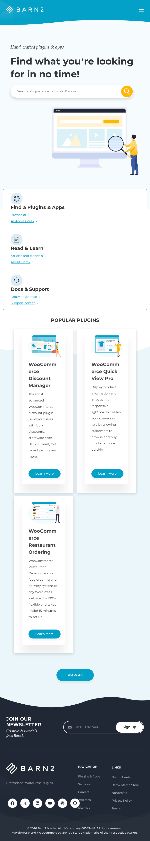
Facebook (12, 803)
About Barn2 (20, 262)
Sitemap (84, 807)
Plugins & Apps (89, 776)
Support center (23, 303)
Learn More (44, 473)
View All (75, 675)
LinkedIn (37, 803)
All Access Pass (22, 221)
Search (127, 91)
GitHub (75, 803)
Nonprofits (119, 793)
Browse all (19, 215)
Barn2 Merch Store (125, 785)
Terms (116, 808)
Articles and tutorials (27, 256)
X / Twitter (25, 803)
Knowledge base (24, 297)
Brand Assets (121, 777)
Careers (83, 792)
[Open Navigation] (141, 9)
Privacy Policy (122, 800)
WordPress (62, 803)
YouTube (50, 803)
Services (84, 784)
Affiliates (84, 800)
